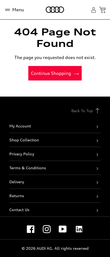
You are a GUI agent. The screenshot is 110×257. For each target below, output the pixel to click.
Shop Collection (24, 140)
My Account (20, 126)
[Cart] (102, 9)
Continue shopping (51, 73)
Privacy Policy (21, 154)
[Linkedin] (79, 229)
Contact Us (19, 209)
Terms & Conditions (27, 168)
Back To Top (86, 110)
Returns (16, 195)
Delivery (16, 181)
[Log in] (94, 9)
